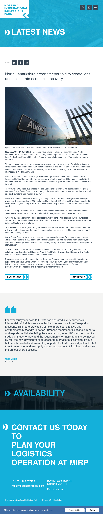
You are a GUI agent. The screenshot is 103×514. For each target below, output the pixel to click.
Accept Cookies (74, 510)
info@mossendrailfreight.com (27, 485)
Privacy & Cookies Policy (52, 500)
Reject (92, 510)
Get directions (55, 489)
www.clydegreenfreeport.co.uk (71, 261)
